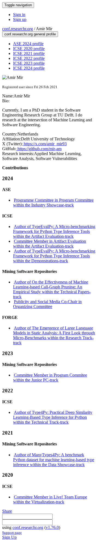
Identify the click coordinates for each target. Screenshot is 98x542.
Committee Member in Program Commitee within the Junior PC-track (50, 377)
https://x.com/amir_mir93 (45, 143)
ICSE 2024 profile (29, 68)
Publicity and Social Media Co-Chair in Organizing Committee (47, 304)
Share (7, 511)
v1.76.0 (52, 527)
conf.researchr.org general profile (30, 34)
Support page (12, 533)
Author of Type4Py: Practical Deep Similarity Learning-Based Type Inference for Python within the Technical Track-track (52, 417)
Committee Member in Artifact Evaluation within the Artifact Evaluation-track (49, 243)
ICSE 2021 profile (29, 53)
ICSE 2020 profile (29, 48)
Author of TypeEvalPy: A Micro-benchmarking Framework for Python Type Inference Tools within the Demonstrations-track (54, 256)
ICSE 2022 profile (29, 58)
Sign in (19, 14)
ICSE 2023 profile (29, 63)
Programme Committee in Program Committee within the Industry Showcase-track (53, 202)
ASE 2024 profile (28, 43)
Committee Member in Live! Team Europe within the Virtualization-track (50, 499)
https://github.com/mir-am (39, 148)
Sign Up (9, 537)
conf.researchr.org (17, 28)
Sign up (19, 19)
